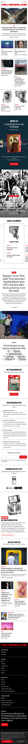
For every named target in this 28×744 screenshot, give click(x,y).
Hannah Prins (18, 109)
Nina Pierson (4, 638)
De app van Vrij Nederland (8, 691)
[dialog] (14, 737)
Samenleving (4, 666)
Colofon (3, 684)
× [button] (26, 732)
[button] (14, 739)
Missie (3, 680)
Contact (3, 682)
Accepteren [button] (7, 741)
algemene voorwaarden (21, 460)
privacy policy (4, 461)
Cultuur (3, 670)
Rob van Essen (4, 54)
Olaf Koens (3, 605)
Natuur (3, 672)
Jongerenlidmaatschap (7, 702)
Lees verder (23, 737)
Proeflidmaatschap (6, 705)
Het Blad (3, 654)
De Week (3, 652)
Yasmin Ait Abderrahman (7, 577)
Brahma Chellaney (14, 37)
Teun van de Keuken (5, 111)
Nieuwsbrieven (5, 686)
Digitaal (3, 698)
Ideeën (3, 668)
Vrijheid (3, 663)
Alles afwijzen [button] (20, 741)
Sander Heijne (4, 75)
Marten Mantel (18, 85)
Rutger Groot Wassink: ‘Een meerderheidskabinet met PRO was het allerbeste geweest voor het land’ (14, 283)
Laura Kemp (17, 606)
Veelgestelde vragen (6, 689)
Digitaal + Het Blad (6, 700)
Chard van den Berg (12, 619)
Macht (2, 661)
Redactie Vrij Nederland (21, 54)
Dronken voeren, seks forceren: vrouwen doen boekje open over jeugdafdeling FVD (14, 202)
